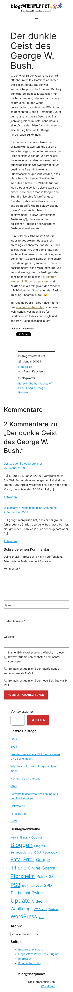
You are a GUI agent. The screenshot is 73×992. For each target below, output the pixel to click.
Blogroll (39, 846)
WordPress (24, 916)
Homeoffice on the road (25, 778)
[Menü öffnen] (36, 17)
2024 (14, 746)
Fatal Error (22, 859)
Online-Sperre (41, 867)
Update (20, 900)
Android (14, 838)
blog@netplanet (32, 974)
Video (37, 901)
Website (9, 636)
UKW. (14, 821)
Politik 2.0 (45, 876)
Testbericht (20, 892)
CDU (37, 852)
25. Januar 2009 (14, 468)
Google (30, 388)
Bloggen (22, 844)
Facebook (50, 852)
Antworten (10, 497)
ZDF (41, 917)
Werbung (53, 909)
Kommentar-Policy (29, 963)
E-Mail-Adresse (14, 621)
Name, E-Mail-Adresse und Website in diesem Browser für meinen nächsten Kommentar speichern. (37, 657)
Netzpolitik (25, 366)
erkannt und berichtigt (30, 307)
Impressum (25, 958)
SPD (48, 885)
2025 (14, 738)
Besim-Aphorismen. (30, 949)
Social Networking (32, 885)
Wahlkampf (21, 908)
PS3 (15, 885)
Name (8, 605)
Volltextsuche (22, 711)
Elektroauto (18, 806)
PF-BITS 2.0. (19, 813)
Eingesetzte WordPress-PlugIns (38, 954)
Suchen (38, 720)
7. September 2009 (16, 512)
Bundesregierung (21, 852)
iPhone (18, 868)
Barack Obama (27, 383)
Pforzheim (23, 876)
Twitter (38, 893)
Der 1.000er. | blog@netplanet (23, 463)
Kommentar (12, 568)
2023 (14, 786)
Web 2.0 (40, 909)
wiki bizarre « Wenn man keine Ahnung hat (31, 507)
